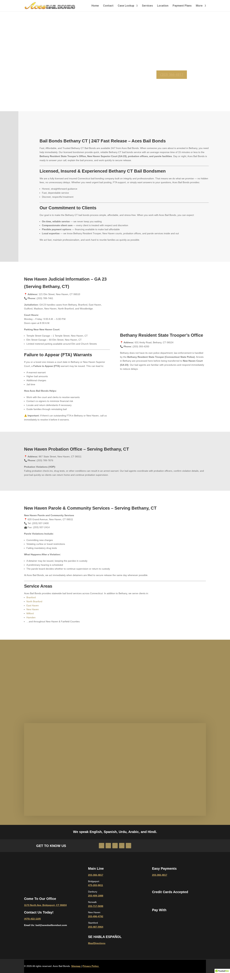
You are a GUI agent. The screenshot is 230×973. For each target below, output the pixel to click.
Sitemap (76, 966)
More (199, 5)
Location (162, 5)
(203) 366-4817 (171, 75)
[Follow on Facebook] (101, 845)
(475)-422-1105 (32, 918)
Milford (30, 613)
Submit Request (81, 791)
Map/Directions (96, 943)
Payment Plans (182, 5)
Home (95, 5)
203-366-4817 (51, 693)
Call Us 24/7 (51, 686)
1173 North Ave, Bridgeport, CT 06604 (45, 905)
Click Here (115, 693)
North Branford (34, 601)
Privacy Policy (91, 966)
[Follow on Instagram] (115, 845)
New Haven (32, 609)
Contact (108, 5)
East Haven (32, 605)
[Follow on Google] (128, 845)
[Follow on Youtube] (108, 845)
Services (147, 5)
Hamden (31, 617)
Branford (31, 597)
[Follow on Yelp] (121, 845)
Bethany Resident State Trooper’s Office (161, 335)
